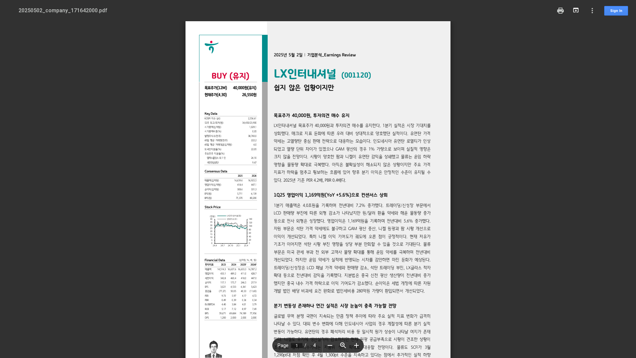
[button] (330, 345)
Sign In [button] (616, 11)
